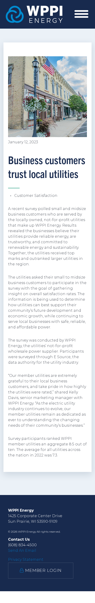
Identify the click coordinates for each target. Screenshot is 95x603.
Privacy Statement (25, 559)
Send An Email (22, 550)
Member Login (43, 570)
